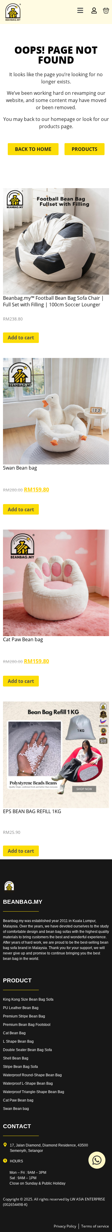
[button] (80, 10)
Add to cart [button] (21, 337)
